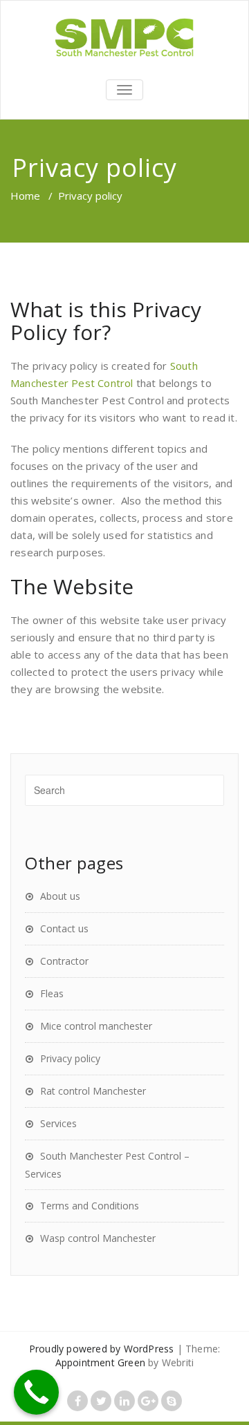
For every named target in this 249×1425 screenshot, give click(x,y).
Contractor (64, 961)
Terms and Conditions (89, 1205)
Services (58, 1123)
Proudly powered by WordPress (101, 1348)
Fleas (52, 993)
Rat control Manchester (93, 1090)
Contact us (64, 928)
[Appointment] (124, 38)
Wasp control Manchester (98, 1238)
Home (25, 195)
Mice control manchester (96, 1025)
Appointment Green (100, 1362)
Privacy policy (70, 1058)
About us (60, 896)
